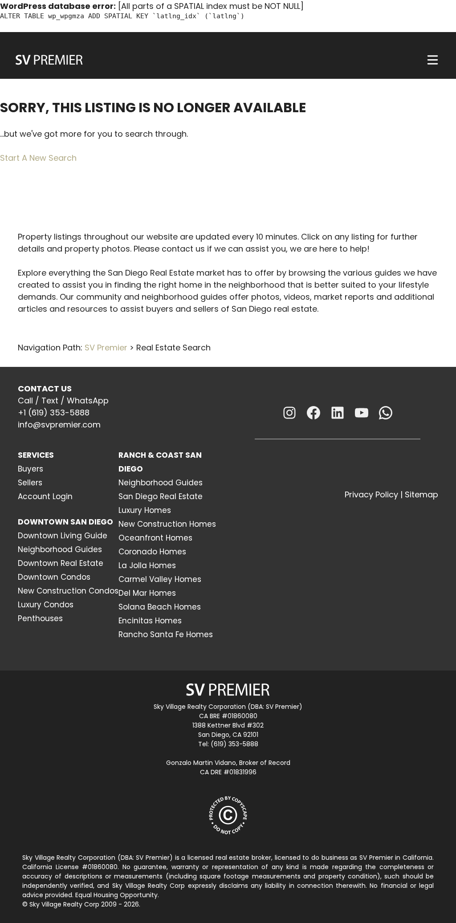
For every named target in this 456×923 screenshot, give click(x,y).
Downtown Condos (54, 577)
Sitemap (421, 494)
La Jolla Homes (147, 565)
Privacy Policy (371, 494)
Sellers (30, 482)
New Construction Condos (68, 591)
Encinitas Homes (150, 620)
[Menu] (433, 60)
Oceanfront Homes (155, 538)
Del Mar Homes (147, 593)
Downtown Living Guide (62, 535)
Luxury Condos (45, 604)
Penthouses (40, 618)
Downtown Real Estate (60, 563)
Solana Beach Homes (159, 607)
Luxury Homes (144, 510)
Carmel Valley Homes (159, 579)
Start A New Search (38, 157)
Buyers (30, 469)
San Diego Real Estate (160, 496)
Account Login (45, 496)
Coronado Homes (152, 551)
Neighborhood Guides (60, 549)
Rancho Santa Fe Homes (165, 634)
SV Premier (106, 347)
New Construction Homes (167, 524)
